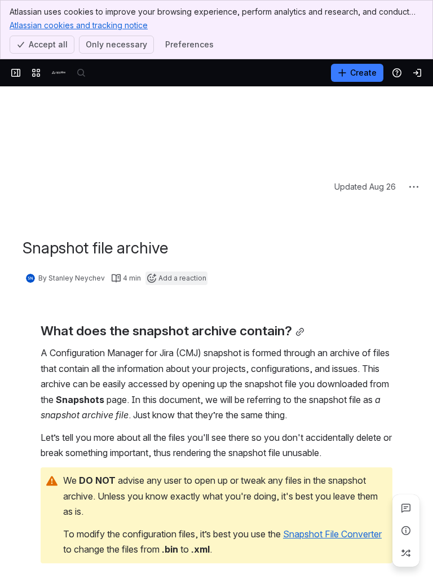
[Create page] (406, 553)
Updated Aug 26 (365, 102)
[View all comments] (406, 508)
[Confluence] (59, 73)
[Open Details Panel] (406, 531)
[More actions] (414, 102)
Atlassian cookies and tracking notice (79, 25)
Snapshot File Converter (332, 449)
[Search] (81, 73)
